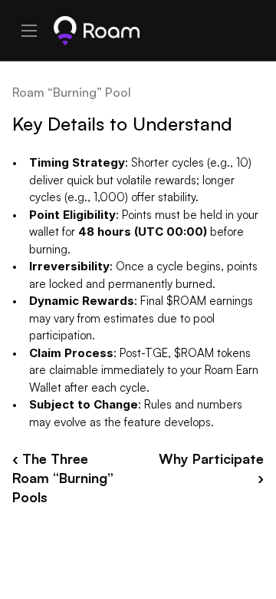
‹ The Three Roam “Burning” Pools (64, 477)
